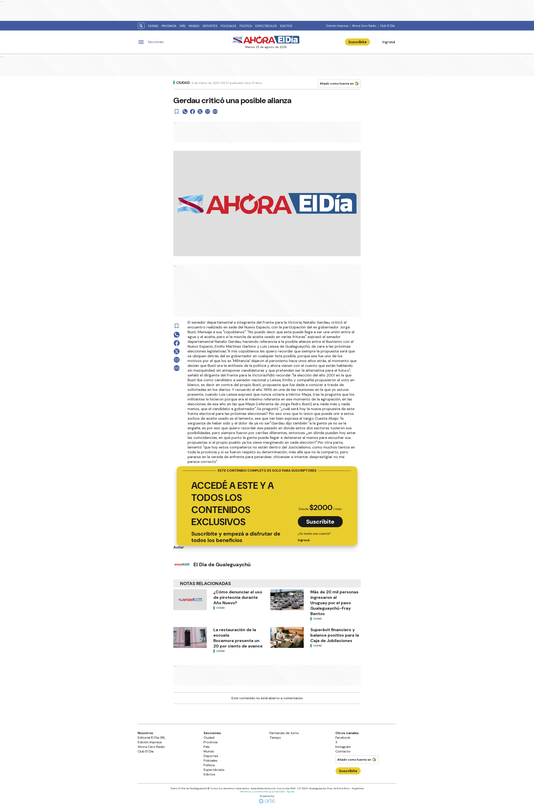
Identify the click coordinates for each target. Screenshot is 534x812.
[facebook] (192, 111)
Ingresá (388, 41)
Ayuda (290, 791)
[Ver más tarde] (176, 111)
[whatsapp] (185, 111)
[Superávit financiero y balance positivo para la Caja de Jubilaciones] (287, 637)
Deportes (210, 26)
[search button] (141, 26)
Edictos (286, 26)
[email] (207, 111)
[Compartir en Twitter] (200, 111)
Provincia (169, 26)
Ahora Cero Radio (364, 26)
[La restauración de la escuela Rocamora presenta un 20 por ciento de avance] (190, 637)
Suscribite (357, 41)
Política (246, 26)
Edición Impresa (337, 26)
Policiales (228, 26)
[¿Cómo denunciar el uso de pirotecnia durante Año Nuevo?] (190, 599)
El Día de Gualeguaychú (222, 564)
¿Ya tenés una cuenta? (314, 537)
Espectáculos (266, 26)
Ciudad (153, 26)
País (182, 26)
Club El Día (387, 26)
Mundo (194, 26)
